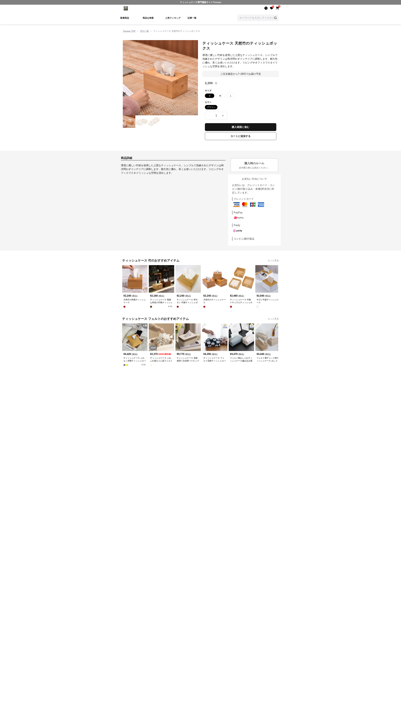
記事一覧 (192, 18)
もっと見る (273, 260)
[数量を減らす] (209, 116)
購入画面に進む (240, 127)
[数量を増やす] (223, 116)
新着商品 (124, 18)
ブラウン (211, 107)
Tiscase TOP (129, 31)
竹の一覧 (144, 31)
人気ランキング (173, 18)
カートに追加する (241, 136)
